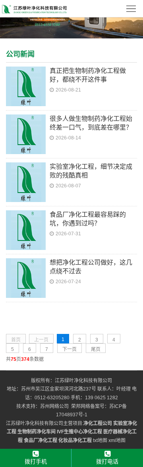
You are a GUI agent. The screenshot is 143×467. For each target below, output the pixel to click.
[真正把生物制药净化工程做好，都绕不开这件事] (26, 85)
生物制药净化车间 (36, 432)
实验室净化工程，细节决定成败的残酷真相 (91, 171)
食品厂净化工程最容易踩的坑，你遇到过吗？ (88, 219)
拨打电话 (107, 461)
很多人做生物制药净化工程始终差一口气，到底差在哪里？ (91, 123)
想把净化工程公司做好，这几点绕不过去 (91, 266)
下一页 (69, 349)
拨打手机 (36, 461)
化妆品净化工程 (75, 440)
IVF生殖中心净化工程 (79, 432)
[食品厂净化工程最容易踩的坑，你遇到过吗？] (26, 229)
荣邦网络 (80, 406)
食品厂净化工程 (40, 440)
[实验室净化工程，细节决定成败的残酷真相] (26, 181)
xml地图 (117, 440)
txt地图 (100, 440)
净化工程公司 (97, 423)
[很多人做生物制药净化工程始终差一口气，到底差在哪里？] (26, 133)
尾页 (95, 349)
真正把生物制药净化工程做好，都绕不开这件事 (88, 75)
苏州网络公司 (54, 406)
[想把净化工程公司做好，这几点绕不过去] (26, 277)
